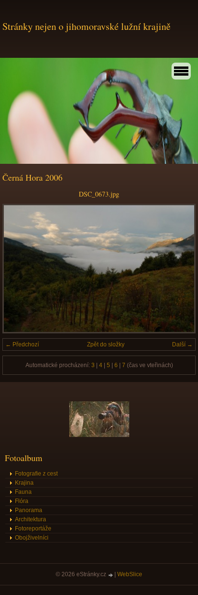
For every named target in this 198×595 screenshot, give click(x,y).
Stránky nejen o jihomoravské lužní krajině (86, 26)
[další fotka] (180, 268)
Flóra (21, 501)
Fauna (23, 492)
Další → (182, 344)
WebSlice (129, 574)
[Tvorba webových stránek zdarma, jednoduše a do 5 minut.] (111, 575)
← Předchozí (22, 344)
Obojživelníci (32, 537)
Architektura (30, 519)
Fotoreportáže (33, 528)
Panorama (28, 510)
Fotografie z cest (36, 473)
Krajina (24, 482)
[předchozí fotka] (18, 268)
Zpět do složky (105, 344)
